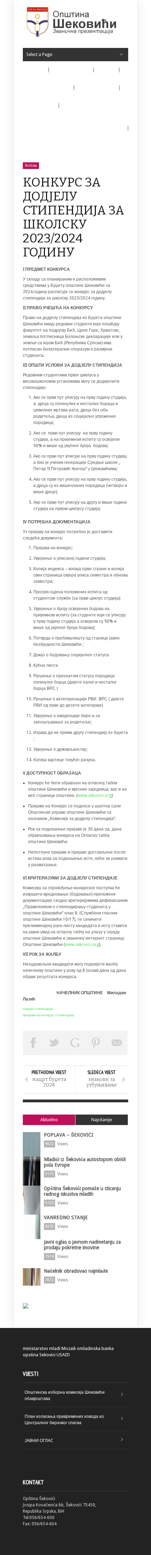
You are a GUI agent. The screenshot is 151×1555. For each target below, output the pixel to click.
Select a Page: (39, 54)
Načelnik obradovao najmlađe (76, 1271)
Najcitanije (101, 1119)
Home (36, 70)
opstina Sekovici (39, 1354)
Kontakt (34, 152)
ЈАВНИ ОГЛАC (39, 1440)
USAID (63, 1354)
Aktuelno (49, 1119)
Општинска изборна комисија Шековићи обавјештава (65, 1395)
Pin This (96, 1043)
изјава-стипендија (38, 1009)
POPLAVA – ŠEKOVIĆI (68, 1135)
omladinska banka (95, 1348)
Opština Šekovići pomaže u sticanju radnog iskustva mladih (82, 1191)
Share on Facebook (33, 1043)
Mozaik (68, 1348)
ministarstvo (35, 1348)
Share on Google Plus (75, 1043)
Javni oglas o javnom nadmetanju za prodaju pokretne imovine (82, 1244)
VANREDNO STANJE (66, 1217)
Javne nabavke (92, 89)
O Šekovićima (66, 72)
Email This (116, 1043)
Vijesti (106, 70)
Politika (31, 166)
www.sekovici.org (95, 795)
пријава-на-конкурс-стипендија (48, 1015)
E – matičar (41, 105)
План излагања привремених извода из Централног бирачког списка (64, 1419)
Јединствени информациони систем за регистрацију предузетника (73, 128)
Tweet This (54, 1043)
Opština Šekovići (43, 89)
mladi (54, 1348)
